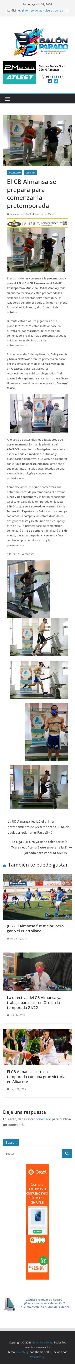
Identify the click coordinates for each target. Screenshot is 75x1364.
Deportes (30, 172)
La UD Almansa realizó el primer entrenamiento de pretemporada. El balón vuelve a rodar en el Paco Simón (38, 827)
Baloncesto (14, 172)
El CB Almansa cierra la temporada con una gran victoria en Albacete (36, 1076)
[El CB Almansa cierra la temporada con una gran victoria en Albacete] (37, 1032)
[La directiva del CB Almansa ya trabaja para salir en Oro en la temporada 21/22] (37, 955)
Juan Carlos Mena (44, 214)
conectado (43, 1119)
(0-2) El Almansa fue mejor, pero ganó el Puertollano (35, 928)
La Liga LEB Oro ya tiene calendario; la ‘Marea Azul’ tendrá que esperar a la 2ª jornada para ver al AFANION (39, 847)
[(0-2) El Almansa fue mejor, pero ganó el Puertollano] (37, 876)
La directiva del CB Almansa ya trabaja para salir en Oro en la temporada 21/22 (34, 1002)
